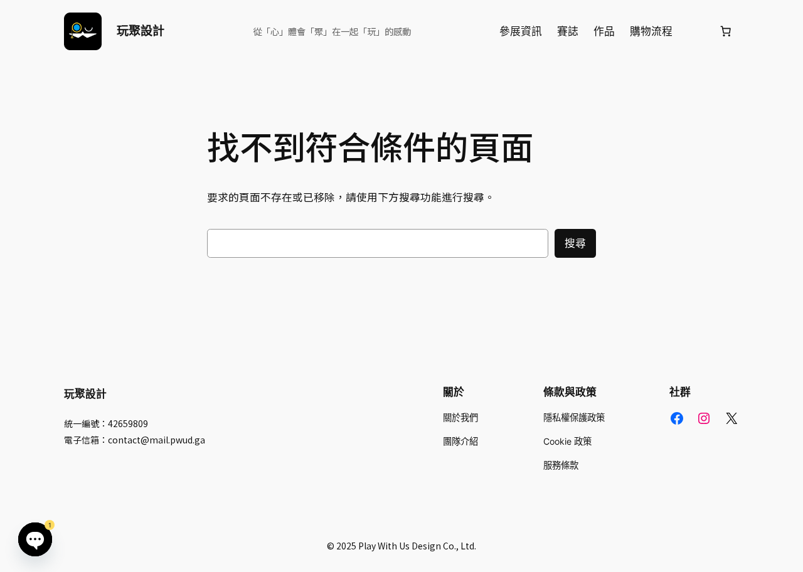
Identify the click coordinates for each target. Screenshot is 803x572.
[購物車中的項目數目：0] (726, 31)
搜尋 (575, 243)
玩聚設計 (140, 30)
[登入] (695, 31)
